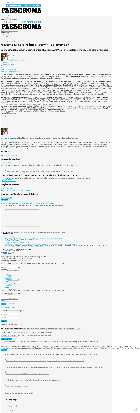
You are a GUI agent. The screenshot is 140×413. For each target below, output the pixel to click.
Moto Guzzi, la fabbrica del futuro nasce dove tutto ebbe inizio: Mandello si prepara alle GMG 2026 (51, 341)
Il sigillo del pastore (10, 185)
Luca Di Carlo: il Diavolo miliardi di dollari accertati (23, 246)
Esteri (7, 37)
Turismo (11, 303)
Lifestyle (8, 285)
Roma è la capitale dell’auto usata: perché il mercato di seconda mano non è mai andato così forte (51, 354)
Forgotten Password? (8, 307)
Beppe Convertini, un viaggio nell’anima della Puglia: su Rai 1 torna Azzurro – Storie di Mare (47, 178)
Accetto (4, 350)
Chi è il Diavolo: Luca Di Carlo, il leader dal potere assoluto (32, 380)
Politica (7, 18)
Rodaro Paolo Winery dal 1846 (19, 393)
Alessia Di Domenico (18, 60)
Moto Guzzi (12, 406)
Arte (10, 266)
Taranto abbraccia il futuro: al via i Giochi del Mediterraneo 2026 (35, 232)
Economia (8, 32)
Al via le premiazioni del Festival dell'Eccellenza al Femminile (27, 203)
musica (11, 65)
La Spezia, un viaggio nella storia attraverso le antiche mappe (34, 205)
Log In (20, 325)
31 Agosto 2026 (6, 163)
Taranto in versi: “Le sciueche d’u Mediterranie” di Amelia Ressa (35, 111)
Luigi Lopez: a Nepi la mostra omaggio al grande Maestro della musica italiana (41, 138)
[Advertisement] (35, 123)
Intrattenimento (10, 41)
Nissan (10, 411)
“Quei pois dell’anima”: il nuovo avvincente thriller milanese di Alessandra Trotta (42, 329)
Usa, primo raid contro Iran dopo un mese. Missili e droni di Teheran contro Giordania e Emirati (40, 244)
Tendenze (12, 298)
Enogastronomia (14, 270)
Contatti (7, 15)
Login (7, 287)
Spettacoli (12, 69)
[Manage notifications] (136, 409)
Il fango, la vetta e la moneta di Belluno (19, 194)
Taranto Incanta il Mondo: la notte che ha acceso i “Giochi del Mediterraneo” (41, 165)
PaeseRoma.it (9, 3)
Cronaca (8, 276)
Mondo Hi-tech (13, 280)
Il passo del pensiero (10, 159)
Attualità (8, 278)
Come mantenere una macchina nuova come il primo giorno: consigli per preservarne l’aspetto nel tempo (54, 367)
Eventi (5, 64)
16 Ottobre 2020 (6, 62)
